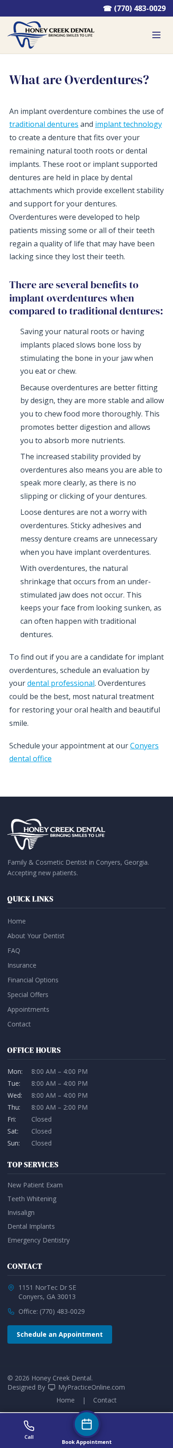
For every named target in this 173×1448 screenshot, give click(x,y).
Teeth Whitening (31, 1198)
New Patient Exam (35, 1184)
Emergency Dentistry (38, 1240)
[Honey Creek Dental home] (51, 35)
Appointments (28, 1009)
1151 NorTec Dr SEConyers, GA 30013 (47, 1292)
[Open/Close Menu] (156, 35)
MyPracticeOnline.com (91, 1387)
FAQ (13, 950)
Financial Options (33, 979)
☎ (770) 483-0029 (134, 8)
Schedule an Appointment (60, 1334)
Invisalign (21, 1212)
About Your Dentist (36, 935)
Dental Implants (31, 1226)
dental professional (61, 683)
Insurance (21, 965)
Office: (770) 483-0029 (51, 1311)
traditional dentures (43, 124)
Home (16, 921)
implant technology (128, 124)
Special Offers (27, 994)
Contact (19, 1024)
